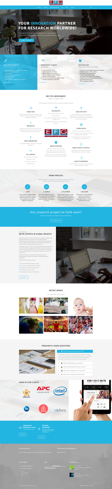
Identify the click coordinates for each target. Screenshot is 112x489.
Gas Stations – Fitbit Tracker (56, 312)
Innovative (60, 313)
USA (64, 331)
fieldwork (56, 466)
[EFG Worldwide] (56, 2)
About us (39, 7)
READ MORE (22, 277)
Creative (72, 333)
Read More (22, 434)
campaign (46, 466)
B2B (29, 333)
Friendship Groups (81, 333)
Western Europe (38, 313)
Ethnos (76, 333)
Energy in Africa (31, 332)
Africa (27, 333)
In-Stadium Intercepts (50, 331)
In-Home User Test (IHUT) (29, 313)
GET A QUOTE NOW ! (56, 220)
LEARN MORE (6, 82)
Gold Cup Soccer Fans (56, 330)
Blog (67, 7)
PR (56, 468)
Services (46, 7)
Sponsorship (58, 331)
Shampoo (31, 312)
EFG (28, 485)
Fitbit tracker (55, 313)
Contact (72, 7)
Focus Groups (33, 333)
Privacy (91, 485)
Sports (62, 331)
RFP (62, 7)
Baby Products (80, 314)
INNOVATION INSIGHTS (54, 7)
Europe (50, 313)
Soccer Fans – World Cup (80, 332)
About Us (82, 485)
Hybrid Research (63, 466)
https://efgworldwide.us (26, 468)
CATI (49, 466)
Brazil (22, 313)
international (49, 468)
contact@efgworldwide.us (27, 466)
